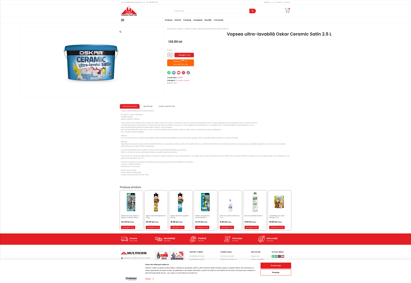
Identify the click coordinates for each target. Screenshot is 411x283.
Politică (202, 238)
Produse (168, 20)
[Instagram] (183, 72)
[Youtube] (178, 72)
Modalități (169, 238)
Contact (287, 2)
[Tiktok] (188, 72)
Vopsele (187, 29)
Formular (237, 238)
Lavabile (193, 29)
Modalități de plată (196, 259)
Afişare (148, 279)
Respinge (275, 272)
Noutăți (208, 20)
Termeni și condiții (227, 256)
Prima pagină (171, 29)
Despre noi (255, 256)
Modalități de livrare (196, 256)
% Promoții (218, 20)
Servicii (177, 20)
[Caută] (252, 11)
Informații (272, 238)
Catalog (187, 20)
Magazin (180, 29)
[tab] (130, 106)
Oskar (175, 83)
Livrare (133, 238)
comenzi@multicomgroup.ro (132, 2)
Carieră (278, 2)
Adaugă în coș (184, 55)
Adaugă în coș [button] (128, 227)
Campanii (197, 20)
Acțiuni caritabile (257, 259)
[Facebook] (173, 72)
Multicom (267, 2)
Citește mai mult (277, 227)
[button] (120, 32)
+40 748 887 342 (151, 2)
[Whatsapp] (169, 72)
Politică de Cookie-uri (228, 259)
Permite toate (276, 265)
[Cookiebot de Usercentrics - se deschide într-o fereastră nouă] (131, 278)
